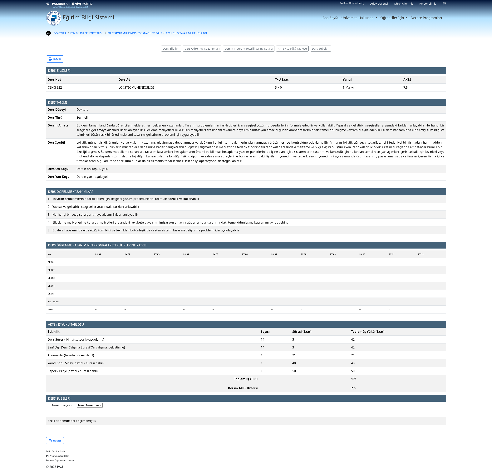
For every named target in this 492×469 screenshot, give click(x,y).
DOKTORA (60, 33)
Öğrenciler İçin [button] (392, 17)
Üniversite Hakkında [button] (357, 17)
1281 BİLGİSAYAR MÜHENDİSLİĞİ (186, 33)
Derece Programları (426, 17)
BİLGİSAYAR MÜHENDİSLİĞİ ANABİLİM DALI (134, 33)
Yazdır (56, 59)
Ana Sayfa (330, 17)
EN (444, 3)
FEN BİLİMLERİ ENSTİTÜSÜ (86, 33)
